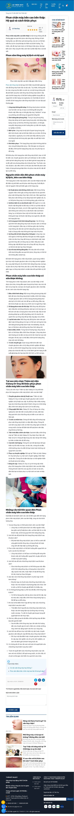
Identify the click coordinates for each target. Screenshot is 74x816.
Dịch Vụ (34, 4)
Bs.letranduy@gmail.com (15, 806)
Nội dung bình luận (12, 693)
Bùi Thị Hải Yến (15, 6)
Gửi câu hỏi (58, 133)
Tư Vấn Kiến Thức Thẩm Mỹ (19, 13)
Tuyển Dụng (53, 5)
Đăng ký (70, 799)
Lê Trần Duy (16, 28)
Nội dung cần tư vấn (58, 119)
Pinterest (35, 683)
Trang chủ (8, 13)
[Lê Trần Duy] (57, 806)
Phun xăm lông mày (12, 85)
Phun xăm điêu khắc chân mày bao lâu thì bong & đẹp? (27, 671)
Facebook (39, 680)
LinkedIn (43, 680)
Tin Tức (41, 5)
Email (53, 112)
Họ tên (54, 103)
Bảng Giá (46, 5)
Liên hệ (59, 5)
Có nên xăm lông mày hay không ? (21, 668)
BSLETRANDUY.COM (22, 811)
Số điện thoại (61, 104)
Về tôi (28, 5)
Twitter (35, 680)
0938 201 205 (23, 803)
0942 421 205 (12, 803)
